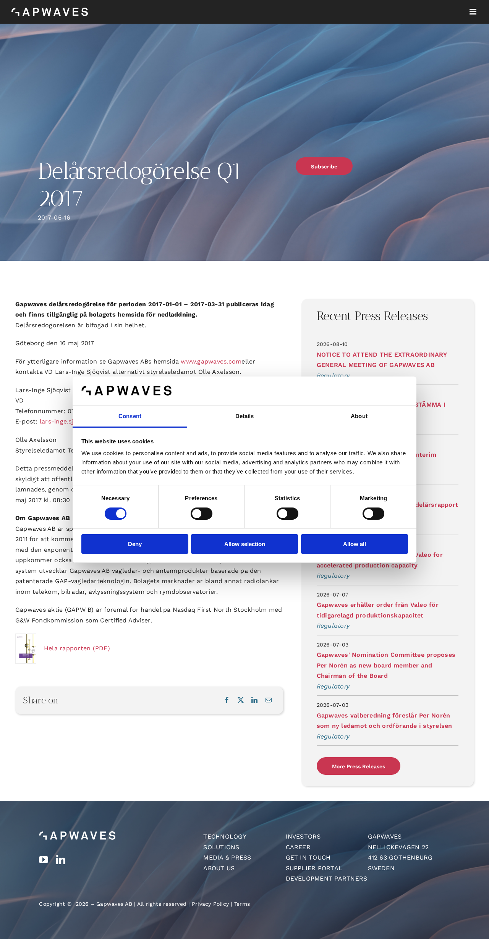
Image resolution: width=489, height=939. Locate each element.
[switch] (201, 513)
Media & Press (227, 857)
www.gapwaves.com (211, 361)
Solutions (221, 847)
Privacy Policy (210, 904)
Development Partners (327, 878)
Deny (135, 544)
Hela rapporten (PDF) (77, 648)
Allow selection (244, 544)
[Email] (268, 700)
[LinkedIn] (254, 700)
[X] (241, 700)
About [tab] (359, 416)
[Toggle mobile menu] (474, 12)
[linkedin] (60, 859)
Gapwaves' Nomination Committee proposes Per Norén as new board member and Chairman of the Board (386, 665)
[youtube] (43, 859)
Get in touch (308, 857)
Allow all (354, 544)
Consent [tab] (129, 416)
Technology (224, 836)
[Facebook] (227, 700)
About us (219, 868)
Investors (303, 836)
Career (298, 847)
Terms (242, 904)
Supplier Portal (314, 868)
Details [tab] (244, 416)
